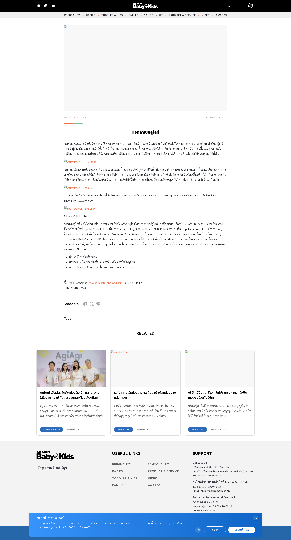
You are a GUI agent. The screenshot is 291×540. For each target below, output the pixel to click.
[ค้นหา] (229, 5)
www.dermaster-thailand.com (105, 282)
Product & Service (182, 15)
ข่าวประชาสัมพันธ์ (51, 429)
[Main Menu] (238, 5)
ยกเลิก (215, 530)
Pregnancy (72, 15)
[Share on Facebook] (85, 304)
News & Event (81, 117)
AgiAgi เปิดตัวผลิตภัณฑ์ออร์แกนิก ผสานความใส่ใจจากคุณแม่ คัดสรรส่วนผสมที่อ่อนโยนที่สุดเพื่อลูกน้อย (69, 397)
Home (67, 117)
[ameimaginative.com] (251, 6)
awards (221, 15)
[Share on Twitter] (92, 304)
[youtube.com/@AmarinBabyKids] (53, 5)
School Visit (153, 15)
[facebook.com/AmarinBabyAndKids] (38, 5)
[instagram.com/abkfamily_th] (45, 5)
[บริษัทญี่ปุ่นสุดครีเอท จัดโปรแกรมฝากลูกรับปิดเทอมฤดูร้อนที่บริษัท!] (219, 368)
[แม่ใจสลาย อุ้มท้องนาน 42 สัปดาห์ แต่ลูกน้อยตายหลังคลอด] (145, 368)
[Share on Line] (98, 304)
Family (133, 15)
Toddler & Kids (112, 15)
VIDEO (206, 15)
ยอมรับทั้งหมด (242, 530)
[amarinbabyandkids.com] (145, 6)
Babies (90, 15)
